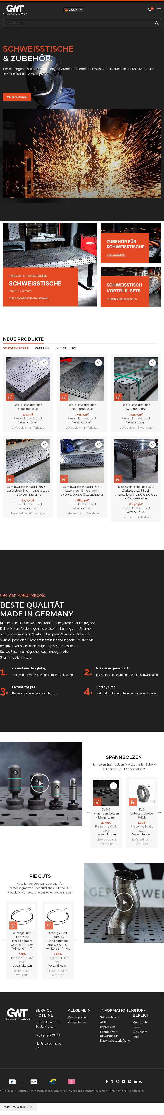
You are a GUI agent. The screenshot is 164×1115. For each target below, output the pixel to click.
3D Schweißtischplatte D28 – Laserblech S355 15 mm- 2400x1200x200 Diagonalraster (82, 490)
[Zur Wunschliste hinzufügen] (44, 362)
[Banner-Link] (50, 264)
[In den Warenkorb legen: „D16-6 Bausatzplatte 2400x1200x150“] (118, 397)
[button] (82, 153)
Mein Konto (140, 1022)
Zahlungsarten (77, 1017)
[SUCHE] (157, 23)
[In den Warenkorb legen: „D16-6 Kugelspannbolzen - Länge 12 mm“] (97, 802)
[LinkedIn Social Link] (135, 1082)
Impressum (107, 1027)
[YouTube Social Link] (123, 1082)
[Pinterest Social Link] (130, 1082)
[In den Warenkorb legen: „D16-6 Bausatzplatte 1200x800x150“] (10, 397)
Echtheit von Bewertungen (109, 1033)
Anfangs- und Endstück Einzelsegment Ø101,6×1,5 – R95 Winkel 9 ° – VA (22, 940)
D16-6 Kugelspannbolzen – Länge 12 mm (106, 813)
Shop (136, 1036)
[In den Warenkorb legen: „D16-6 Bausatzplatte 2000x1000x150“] (64, 397)
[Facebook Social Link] (106, 1082)
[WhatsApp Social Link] (140, 1082)
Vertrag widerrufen (18, 1106)
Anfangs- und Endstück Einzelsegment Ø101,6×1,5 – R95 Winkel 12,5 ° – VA (58, 940)
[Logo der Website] (15, 9)
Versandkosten (28, 422)
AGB (103, 1022)
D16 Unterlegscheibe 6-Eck (141, 813)
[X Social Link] (112, 1082)
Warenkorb (140, 1032)
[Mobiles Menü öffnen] (159, 10)
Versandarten (77, 1022)
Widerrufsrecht (110, 1017)
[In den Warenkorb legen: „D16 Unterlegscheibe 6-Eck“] (133, 802)
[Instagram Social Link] (117, 1082)
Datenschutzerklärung (114, 1040)
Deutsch (73, 9)
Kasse (137, 1027)
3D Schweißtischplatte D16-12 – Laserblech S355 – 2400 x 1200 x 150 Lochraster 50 (28, 490)
